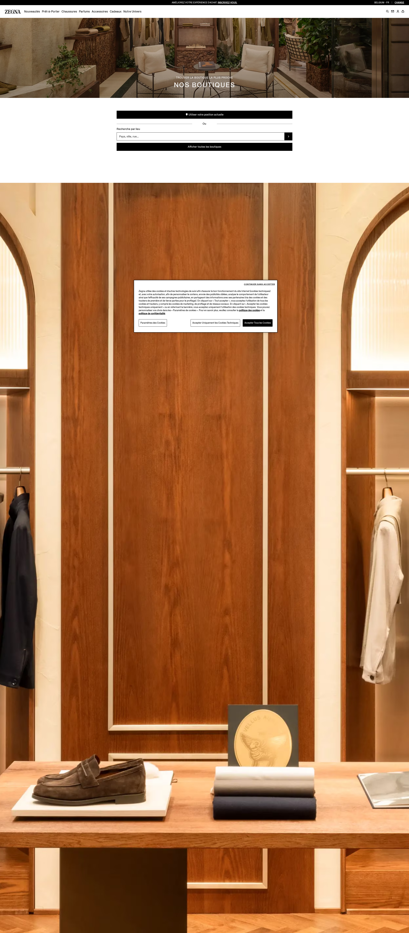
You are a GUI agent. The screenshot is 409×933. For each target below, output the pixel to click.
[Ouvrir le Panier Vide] (403, 11)
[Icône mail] (392, 11)
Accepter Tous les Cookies (257, 322)
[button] (387, 11)
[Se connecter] (398, 11)
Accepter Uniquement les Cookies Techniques (215, 322)
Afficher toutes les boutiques (204, 146)
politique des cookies (249, 310)
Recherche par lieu (128, 129)
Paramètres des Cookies (152, 322)
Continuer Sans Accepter (259, 284)
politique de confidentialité (152, 313)
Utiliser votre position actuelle (206, 114)
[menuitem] (32, 11)
